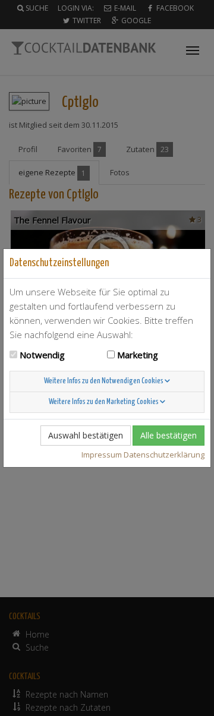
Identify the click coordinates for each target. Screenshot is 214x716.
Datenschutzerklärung (164, 454)
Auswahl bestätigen (85, 435)
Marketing (137, 355)
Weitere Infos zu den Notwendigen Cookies (104, 381)
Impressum (101, 454)
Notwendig (42, 355)
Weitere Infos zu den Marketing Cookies (104, 402)
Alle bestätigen (168, 435)
